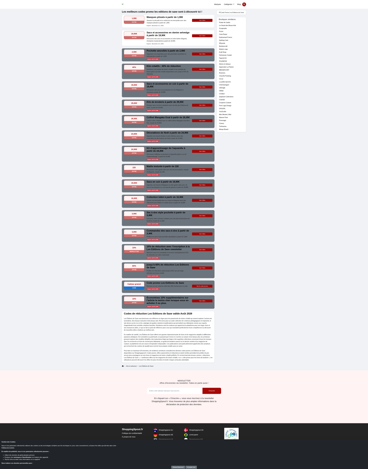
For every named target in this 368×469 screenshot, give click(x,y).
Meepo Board (223, 129)
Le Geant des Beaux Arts (227, 25)
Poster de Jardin (224, 22)
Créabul (222, 94)
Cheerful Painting (225, 76)
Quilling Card (223, 40)
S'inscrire (212, 391)
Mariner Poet (223, 117)
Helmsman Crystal (225, 55)
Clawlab (222, 99)
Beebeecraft (223, 46)
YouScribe (222, 111)
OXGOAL (222, 108)
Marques (217, 4)
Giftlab (221, 91)
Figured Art (223, 58)
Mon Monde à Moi (225, 114)
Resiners (222, 73)
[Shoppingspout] (128, 4)
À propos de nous (128, 437)
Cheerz (221, 123)
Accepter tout (191, 467)
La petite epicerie (225, 82)
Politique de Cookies (8, 448)
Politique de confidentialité (132, 433)
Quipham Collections (226, 96)
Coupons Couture (225, 102)
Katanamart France (225, 37)
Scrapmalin (223, 28)
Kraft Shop (222, 52)
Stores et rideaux (225, 64)
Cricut (221, 79)
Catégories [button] (228, 4)
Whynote (222, 43)
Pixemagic (222, 120)
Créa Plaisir (223, 34)
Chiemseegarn (224, 85)
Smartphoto (223, 61)
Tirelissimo (222, 126)
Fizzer (221, 31)
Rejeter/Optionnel (178, 467)
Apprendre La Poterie (226, 67)
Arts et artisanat (131, 366)
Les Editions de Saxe (146, 366)
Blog (239, 4)
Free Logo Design (225, 105)
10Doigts (222, 88)
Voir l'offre (202, 20)
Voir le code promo (202, 286)
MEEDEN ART (224, 70)
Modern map (223, 49)
